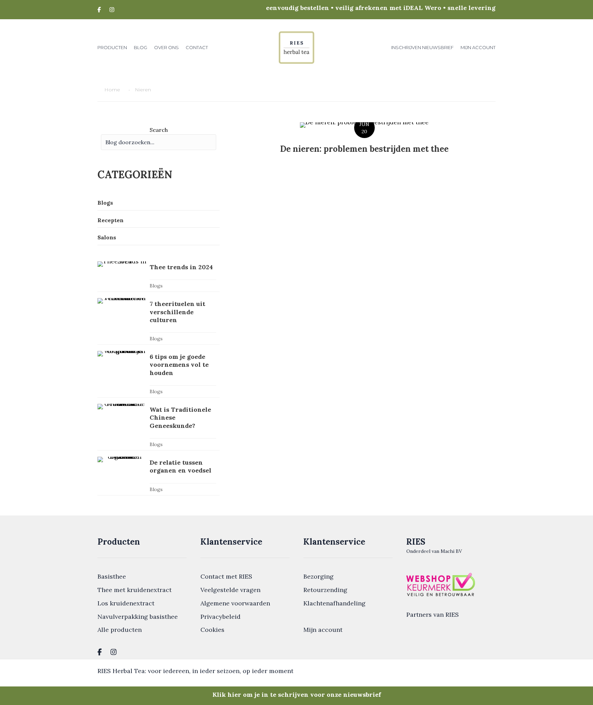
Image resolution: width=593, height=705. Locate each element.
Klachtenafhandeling (334, 603)
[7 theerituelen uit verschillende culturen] (158, 321)
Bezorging (318, 576)
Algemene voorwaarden (235, 603)
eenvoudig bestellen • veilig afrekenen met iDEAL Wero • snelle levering (381, 8)
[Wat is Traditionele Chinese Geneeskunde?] (158, 427)
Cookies (212, 630)
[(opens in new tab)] (440, 584)
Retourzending (325, 590)
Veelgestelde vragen (230, 590)
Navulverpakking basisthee (137, 617)
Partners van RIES (432, 614)
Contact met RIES (226, 576)
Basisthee (111, 576)
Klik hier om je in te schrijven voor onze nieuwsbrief (296, 694)
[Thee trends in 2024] (158, 276)
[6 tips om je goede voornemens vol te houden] (158, 374)
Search (159, 129)
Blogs (156, 286)
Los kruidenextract (125, 603)
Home (112, 90)
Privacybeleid (220, 617)
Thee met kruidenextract (134, 590)
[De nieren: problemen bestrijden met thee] (364, 142)
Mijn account (322, 630)
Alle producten (119, 630)
